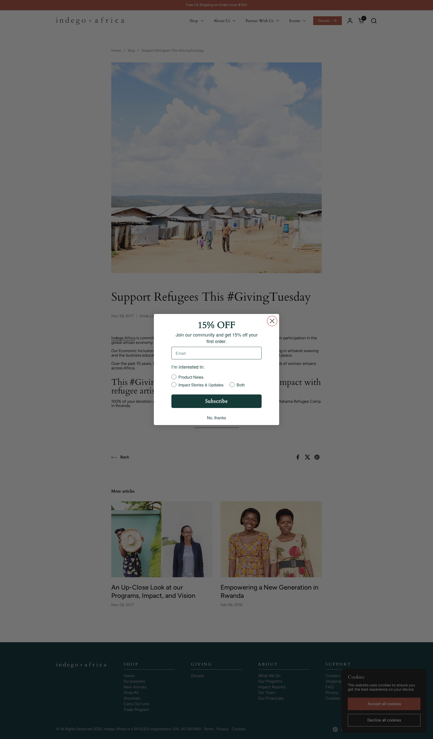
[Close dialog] (272, 321)
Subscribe (216, 401)
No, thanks (216, 418)
